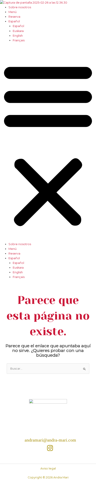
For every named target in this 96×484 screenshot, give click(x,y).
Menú (12, 12)
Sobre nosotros (19, 7)
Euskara (18, 31)
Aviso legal (48, 468)
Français (19, 40)
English (18, 35)
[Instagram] (50, 448)
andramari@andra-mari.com (50, 440)
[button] (48, 144)
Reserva (14, 16)
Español (14, 21)
